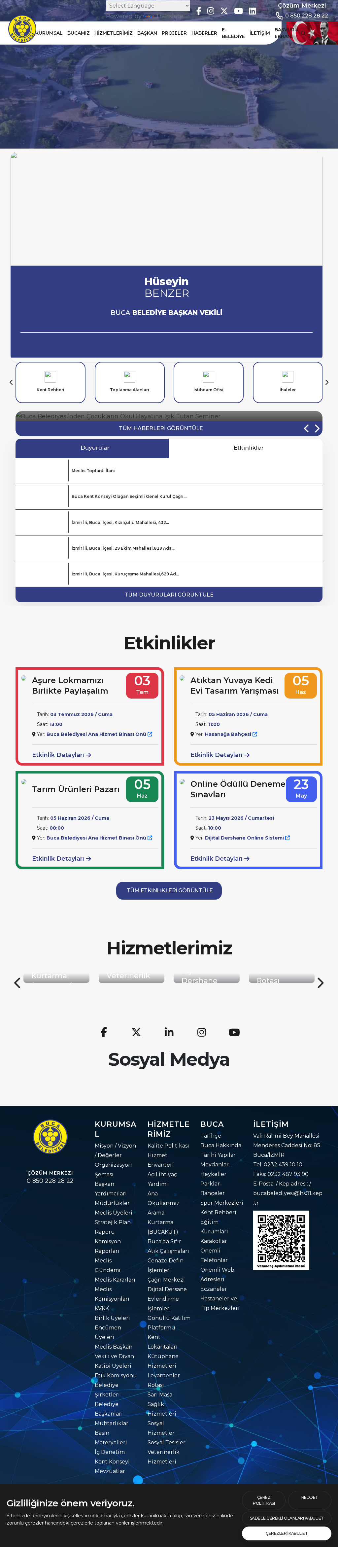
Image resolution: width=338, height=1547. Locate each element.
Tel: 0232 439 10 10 (277, 1164)
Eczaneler (213, 1289)
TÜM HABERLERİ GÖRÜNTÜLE (161, 428)
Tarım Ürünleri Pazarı (75, 789)
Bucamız (78, 33)
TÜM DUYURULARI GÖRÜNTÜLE (169, 595)
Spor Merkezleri (221, 1203)
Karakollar (213, 1241)
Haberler (204, 33)
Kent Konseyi (112, 1462)
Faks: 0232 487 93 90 (281, 1174)
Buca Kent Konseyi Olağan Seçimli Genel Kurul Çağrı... (129, 496)
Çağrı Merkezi (166, 1280)
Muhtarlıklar (111, 1423)
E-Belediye (233, 33)
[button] (11, 382)
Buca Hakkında (220, 1145)
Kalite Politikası (168, 1146)
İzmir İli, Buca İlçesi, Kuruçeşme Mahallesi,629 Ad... (125, 573)
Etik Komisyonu (116, 1375)
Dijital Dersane (167, 1289)
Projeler (174, 33)
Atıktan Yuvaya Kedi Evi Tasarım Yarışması (234, 685)
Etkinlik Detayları (59, 755)
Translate (169, 16)
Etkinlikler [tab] (248, 447)
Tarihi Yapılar (218, 1155)
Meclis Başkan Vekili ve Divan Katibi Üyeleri (114, 1356)
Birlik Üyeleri (112, 1318)
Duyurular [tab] (94, 447)
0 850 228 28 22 (306, 16)
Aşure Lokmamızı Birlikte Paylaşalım (70, 685)
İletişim (260, 33)
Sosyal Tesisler (167, 1442)
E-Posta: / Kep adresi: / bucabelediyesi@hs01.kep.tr (287, 1193)
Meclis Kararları (115, 1280)
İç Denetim (110, 1452)
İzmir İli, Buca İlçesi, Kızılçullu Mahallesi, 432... (120, 522)
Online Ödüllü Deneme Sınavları (238, 789)
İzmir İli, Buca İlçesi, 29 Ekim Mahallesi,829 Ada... (123, 548)
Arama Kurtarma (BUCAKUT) (163, 1222)
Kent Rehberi (218, 1212)
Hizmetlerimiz (113, 33)
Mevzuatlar (110, 1471)
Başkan (147, 33)
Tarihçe (210, 1136)
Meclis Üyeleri (113, 1213)
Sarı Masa (160, 1395)
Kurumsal (49, 33)
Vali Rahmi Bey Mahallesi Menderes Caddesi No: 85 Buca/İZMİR (286, 1145)
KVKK (102, 1308)
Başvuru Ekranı (286, 33)
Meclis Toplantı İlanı (93, 470)
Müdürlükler (112, 1203)
